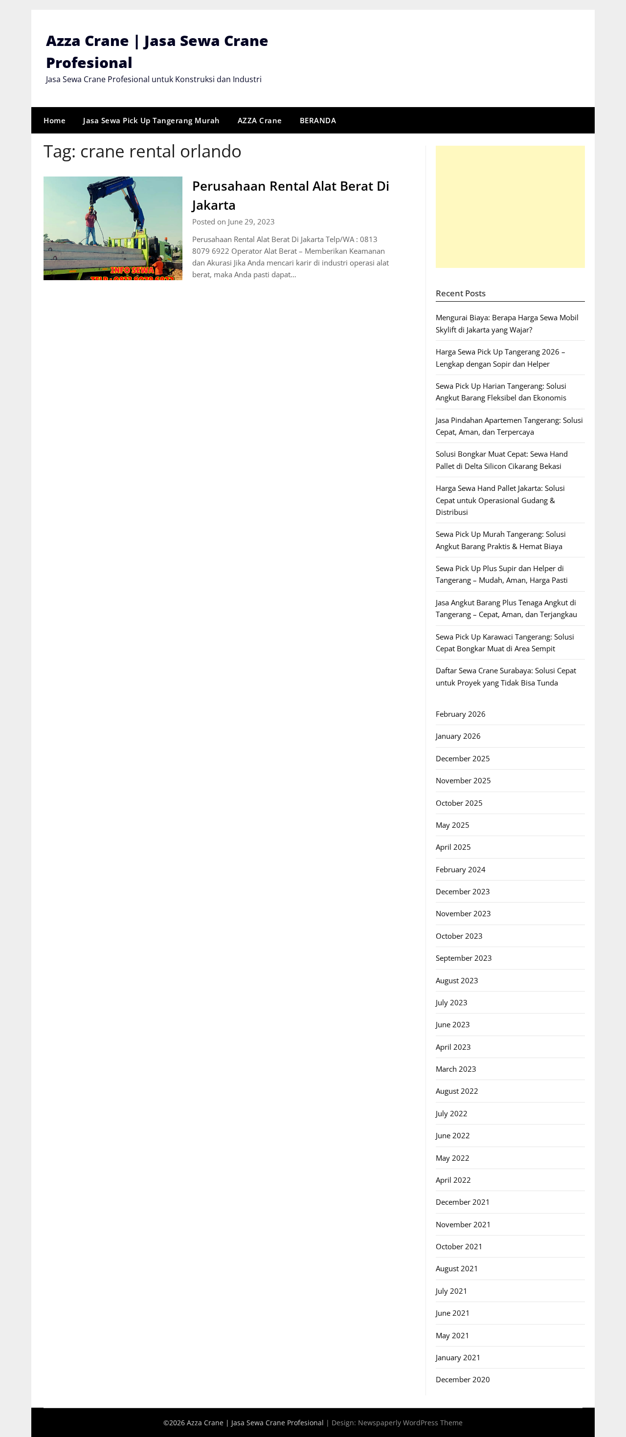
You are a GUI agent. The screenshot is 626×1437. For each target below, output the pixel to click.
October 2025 (459, 803)
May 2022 (453, 1158)
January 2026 (458, 736)
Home (55, 120)
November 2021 (463, 1224)
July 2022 (452, 1113)
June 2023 (453, 1024)
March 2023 (456, 1069)
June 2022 (453, 1135)
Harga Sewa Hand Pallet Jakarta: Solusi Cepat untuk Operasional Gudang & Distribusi (500, 500)
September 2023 (464, 958)
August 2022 (457, 1091)
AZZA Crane (260, 120)
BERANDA (318, 120)
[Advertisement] (510, 207)
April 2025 (453, 847)
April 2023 (453, 1047)
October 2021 (459, 1246)
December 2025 (463, 758)
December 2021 (463, 1202)
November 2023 (463, 913)
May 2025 (453, 825)
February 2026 (461, 714)
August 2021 (457, 1268)
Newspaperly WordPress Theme (410, 1422)
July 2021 (452, 1291)
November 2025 (463, 780)
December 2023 (463, 891)
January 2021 (458, 1357)
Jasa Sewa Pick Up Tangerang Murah (151, 120)
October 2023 (459, 936)
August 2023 (457, 980)
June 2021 (453, 1313)
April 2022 (453, 1180)
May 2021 (453, 1335)
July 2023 (452, 1002)
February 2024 (461, 869)
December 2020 (463, 1379)
